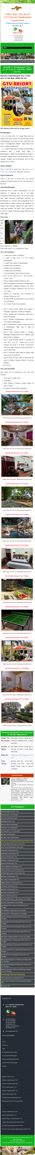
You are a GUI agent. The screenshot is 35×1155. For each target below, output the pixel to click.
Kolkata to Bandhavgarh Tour (10, 1080)
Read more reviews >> (16, 800)
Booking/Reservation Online (9, 1052)
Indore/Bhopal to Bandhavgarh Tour (11, 1097)
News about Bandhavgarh (9, 1059)
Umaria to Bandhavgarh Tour (10, 1111)
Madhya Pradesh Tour (8, 1076)
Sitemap (4, 1066)
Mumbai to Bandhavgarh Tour (10, 1083)
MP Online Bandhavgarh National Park (12, 1125)
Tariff (3, 1048)
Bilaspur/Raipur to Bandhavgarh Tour (12, 1118)
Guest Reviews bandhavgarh (10, 1062)
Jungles (2, 136)
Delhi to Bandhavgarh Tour (9, 1094)
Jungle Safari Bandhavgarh (9, 1055)
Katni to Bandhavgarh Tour (9, 1115)
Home (3, 1041)
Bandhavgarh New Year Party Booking (12, 1101)
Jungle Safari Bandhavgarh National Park (13, 1122)
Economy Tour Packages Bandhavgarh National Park (16, 1129)
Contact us (5, 1045)
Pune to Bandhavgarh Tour (9, 1087)
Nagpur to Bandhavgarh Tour (10, 1090)
